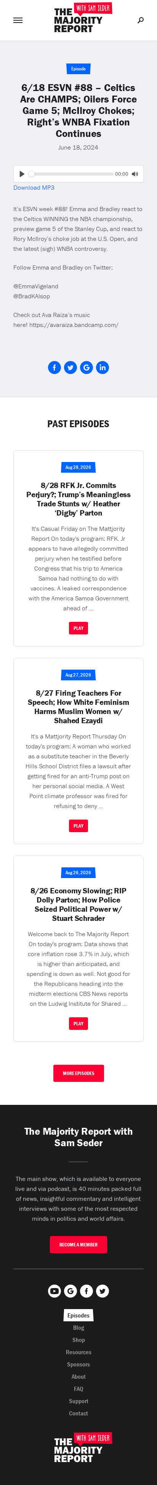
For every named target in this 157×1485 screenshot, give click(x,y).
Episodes (78, 1315)
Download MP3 (33, 187)
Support (78, 1401)
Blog (78, 1327)
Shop (78, 1339)
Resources (78, 1352)
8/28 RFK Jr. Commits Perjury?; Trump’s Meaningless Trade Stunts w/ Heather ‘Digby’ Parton (78, 499)
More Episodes (79, 1073)
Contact (78, 1413)
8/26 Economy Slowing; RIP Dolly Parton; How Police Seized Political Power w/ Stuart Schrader (78, 904)
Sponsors (78, 1364)
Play (78, 628)
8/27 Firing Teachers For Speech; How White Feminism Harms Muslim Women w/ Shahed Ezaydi (78, 706)
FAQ (78, 1388)
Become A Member (78, 1244)
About (79, 1376)
